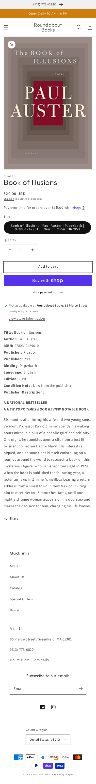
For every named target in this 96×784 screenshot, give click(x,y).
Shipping (9, 199)
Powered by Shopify (62, 774)
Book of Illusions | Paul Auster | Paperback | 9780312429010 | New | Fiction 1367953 (47, 227)
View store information (27, 318)
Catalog (16, 588)
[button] (6, 27)
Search (15, 565)
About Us (17, 577)
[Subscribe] (80, 688)
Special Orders (21, 599)
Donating (17, 610)
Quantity (10, 240)
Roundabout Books (41, 774)
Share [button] (13, 518)
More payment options (48, 292)
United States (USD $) (45, 739)
